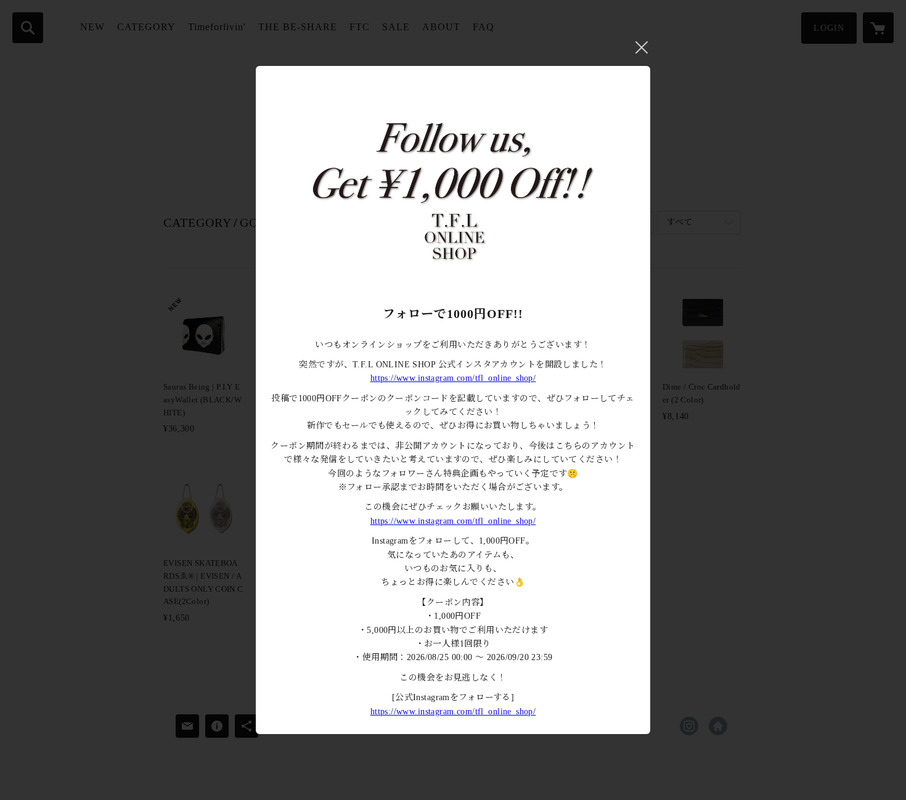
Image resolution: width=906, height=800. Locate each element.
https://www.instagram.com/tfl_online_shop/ (453, 378)
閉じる (641, 47)
